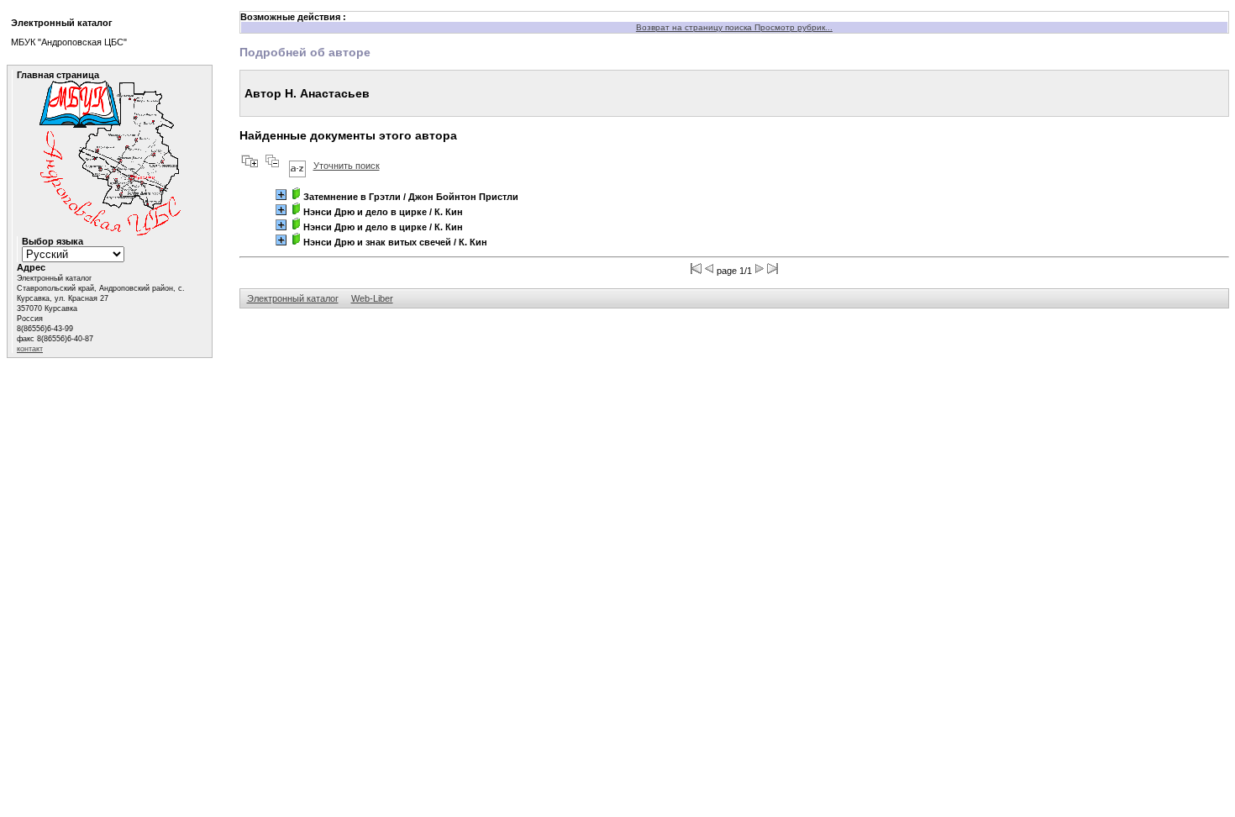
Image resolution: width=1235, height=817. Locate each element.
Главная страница (58, 75)
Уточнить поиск (346, 166)
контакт (30, 349)
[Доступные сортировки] (297, 166)
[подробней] (281, 194)
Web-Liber (372, 298)
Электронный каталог (293, 298)
